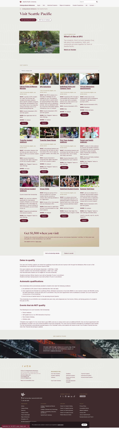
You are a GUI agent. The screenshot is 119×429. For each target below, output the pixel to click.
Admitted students (70, 375)
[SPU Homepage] (23, 395)
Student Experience (78, 5)
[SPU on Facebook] (60, 396)
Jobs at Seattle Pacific (85, 414)
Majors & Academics (65, 5)
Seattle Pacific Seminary (46, 415)
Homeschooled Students (87, 377)
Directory (23, 410)
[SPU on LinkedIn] (71, 396)
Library (22, 406)
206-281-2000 (25, 400)
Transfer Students (85, 373)
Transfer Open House (48, 140)
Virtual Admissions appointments (87, 87)
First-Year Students (55, 373)
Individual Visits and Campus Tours (67, 87)
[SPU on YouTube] (68, 396)
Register (24, 123)
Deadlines (68, 373)
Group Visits (44, 189)
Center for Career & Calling (66, 406)
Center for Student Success (66, 412)
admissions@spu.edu (26, 375)
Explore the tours (56, 351)
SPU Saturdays (45, 87)
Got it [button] (84, 424)
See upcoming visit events (28, 20)
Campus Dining (24, 408)
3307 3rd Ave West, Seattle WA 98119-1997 (32, 398)
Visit (44, 5)
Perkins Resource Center (65, 414)
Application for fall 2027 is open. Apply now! (14, 426)
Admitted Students (52, 5)
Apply (38, 5)
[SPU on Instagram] (65, 396)
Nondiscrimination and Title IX (86, 417)
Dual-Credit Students (56, 380)
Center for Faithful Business (66, 410)
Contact (92, 5)
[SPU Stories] (83, 396)
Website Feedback (84, 410)
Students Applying (55, 375)
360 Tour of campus (44, 20)
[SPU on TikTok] (74, 396)
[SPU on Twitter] (63, 396)
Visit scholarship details (52, 253)
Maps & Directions (25, 417)
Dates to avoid (68, 253)
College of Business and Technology (49, 409)
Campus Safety (24, 412)
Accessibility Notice (84, 408)
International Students (86, 375)
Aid (86, 5)
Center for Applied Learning (66, 408)
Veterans (53, 377)
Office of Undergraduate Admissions (29, 370)
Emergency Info (24, 419)
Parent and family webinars (86, 141)
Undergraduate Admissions (27, 5)
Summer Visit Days (87, 189)
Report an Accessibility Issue (27, 380)
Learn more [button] (60, 424)
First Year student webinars (66, 141)
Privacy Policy (83, 406)
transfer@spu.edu (25, 376)
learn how (38, 241)
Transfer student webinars (26, 141)
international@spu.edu (26, 378)
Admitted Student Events (69, 189)
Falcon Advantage (25, 414)
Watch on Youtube (70, 50)
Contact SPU (83, 412)
